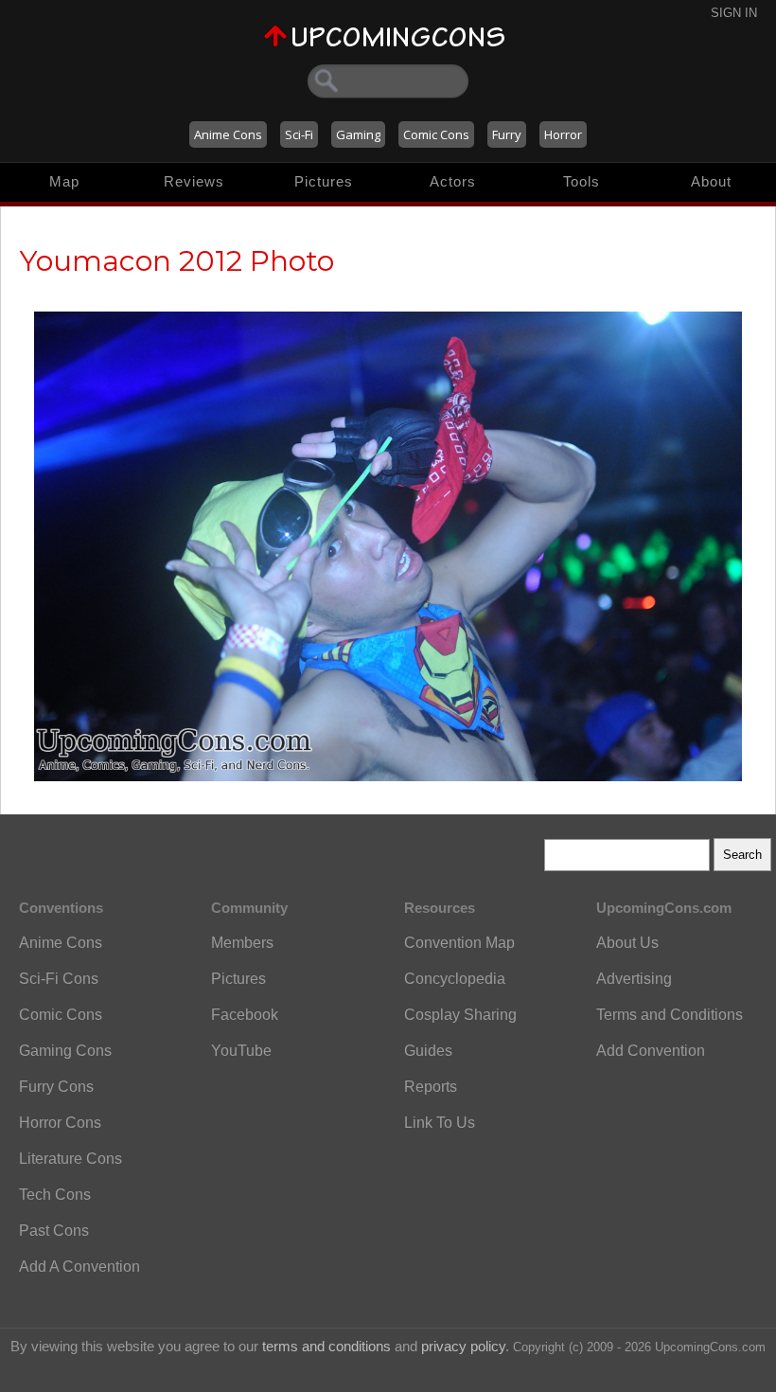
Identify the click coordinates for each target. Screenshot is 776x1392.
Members (242, 943)
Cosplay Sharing (460, 1015)
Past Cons (54, 1230)
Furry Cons (56, 1087)
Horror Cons (60, 1123)
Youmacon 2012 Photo (177, 260)
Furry (506, 134)
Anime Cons (228, 134)
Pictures (323, 181)
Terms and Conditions (669, 1015)
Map (64, 181)
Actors (453, 181)
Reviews (194, 181)
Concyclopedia (454, 979)
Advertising (634, 979)
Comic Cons (436, 134)
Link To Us (439, 1123)
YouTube (241, 1051)
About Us (627, 943)
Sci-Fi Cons (58, 979)
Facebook (244, 1015)
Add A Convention (79, 1266)
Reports (430, 1087)
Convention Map (459, 943)
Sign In (734, 13)
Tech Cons (55, 1195)
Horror (563, 134)
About (711, 181)
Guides (428, 1051)
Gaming (358, 134)
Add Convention (650, 1051)
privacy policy (463, 1346)
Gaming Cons (65, 1051)
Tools (581, 181)
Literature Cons (70, 1159)
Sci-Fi (299, 134)
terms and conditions (326, 1346)
